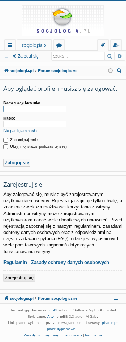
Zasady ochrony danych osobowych (70, 262)
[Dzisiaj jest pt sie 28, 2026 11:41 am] (110, 71)
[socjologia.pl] (63, 20)
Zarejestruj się (19, 277)
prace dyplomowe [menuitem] (61, 329)
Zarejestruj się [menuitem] (117, 46)
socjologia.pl (34, 45)
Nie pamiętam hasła (20, 131)
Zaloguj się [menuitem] (104, 46)
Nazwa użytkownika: (23, 102)
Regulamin (15, 262)
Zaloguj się (28, 56)
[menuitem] (119, 71)
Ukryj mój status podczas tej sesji (38, 146)
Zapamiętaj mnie (23, 140)
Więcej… (11, 46)
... (6, 56)
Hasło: (9, 118)
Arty (50, 316)
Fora (60, 46)
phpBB (53, 310)
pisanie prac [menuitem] (111, 323)
